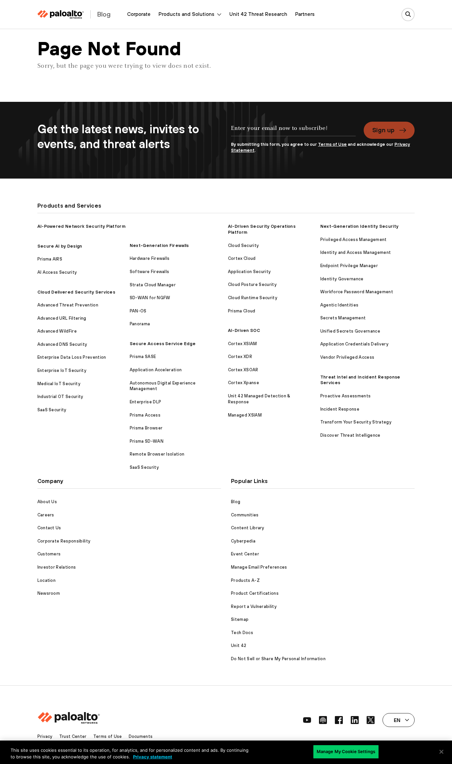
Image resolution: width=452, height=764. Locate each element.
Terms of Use (332, 144)
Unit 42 (238, 645)
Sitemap (240, 619)
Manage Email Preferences (259, 567)
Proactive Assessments (345, 395)
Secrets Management (343, 317)
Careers (45, 514)
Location (46, 580)
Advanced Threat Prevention (67, 304)
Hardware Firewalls (150, 258)
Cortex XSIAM (242, 343)
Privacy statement (152, 756)
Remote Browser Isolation (157, 454)
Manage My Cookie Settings (346, 751)
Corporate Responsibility (64, 541)
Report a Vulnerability (254, 606)
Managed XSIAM (245, 415)
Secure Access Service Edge (163, 343)
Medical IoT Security (58, 383)
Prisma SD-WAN (146, 441)
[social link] (307, 720)
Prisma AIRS (50, 259)
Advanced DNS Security (62, 344)
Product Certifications (255, 593)
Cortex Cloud (242, 258)
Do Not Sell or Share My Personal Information (278, 658)
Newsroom (48, 593)
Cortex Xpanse (243, 382)
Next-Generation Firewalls (159, 245)
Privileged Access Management (353, 239)
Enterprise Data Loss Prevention (71, 357)
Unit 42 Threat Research (258, 14)
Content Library (247, 527)
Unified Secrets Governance (350, 331)
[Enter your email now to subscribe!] (293, 131)
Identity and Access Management (355, 252)
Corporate (139, 14)
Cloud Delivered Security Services (76, 292)
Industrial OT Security (60, 396)
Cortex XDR (240, 356)
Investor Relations (56, 567)
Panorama (140, 323)
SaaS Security (52, 409)
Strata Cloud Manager (153, 284)
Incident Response (339, 409)
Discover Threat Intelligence (350, 435)
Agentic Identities (339, 304)
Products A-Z (245, 580)
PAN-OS (138, 310)
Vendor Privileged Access (347, 357)
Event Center (245, 553)
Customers (49, 553)
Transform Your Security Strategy (355, 422)
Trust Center (73, 736)
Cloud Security (243, 245)
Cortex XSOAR (243, 369)
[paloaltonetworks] (60, 14)
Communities (245, 514)
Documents (141, 736)
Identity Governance (342, 278)
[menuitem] (139, 14)
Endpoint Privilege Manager (349, 265)
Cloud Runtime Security (252, 297)
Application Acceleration (156, 369)
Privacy (45, 736)
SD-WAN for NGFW (150, 297)
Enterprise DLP (145, 401)
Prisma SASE (143, 356)
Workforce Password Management (356, 291)
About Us (47, 501)
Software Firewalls (149, 271)
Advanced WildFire (57, 331)
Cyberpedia (243, 541)
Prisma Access (145, 415)
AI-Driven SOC (244, 330)
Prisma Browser (146, 427)
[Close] (441, 751)
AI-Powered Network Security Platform (81, 226)
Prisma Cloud (241, 310)
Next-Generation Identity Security (359, 226)
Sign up (383, 130)
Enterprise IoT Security (61, 370)
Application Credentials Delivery (354, 344)
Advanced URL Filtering (61, 318)
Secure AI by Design (59, 246)
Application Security (249, 271)
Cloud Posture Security (252, 284)
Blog (235, 501)
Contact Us (49, 527)
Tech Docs (242, 632)
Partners (305, 14)
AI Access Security (57, 272)
